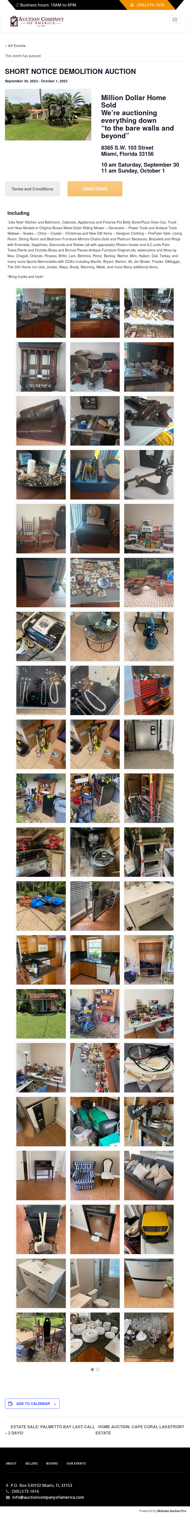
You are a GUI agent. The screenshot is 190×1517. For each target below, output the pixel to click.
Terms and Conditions (32, 189)
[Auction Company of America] (35, 21)
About (11, 1463)
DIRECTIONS (95, 189)
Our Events (76, 1463)
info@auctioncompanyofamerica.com (48, 1497)
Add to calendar (33, 1403)
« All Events (15, 45)
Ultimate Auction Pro (171, 1511)
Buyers (52, 1463)
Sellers (31, 1463)
